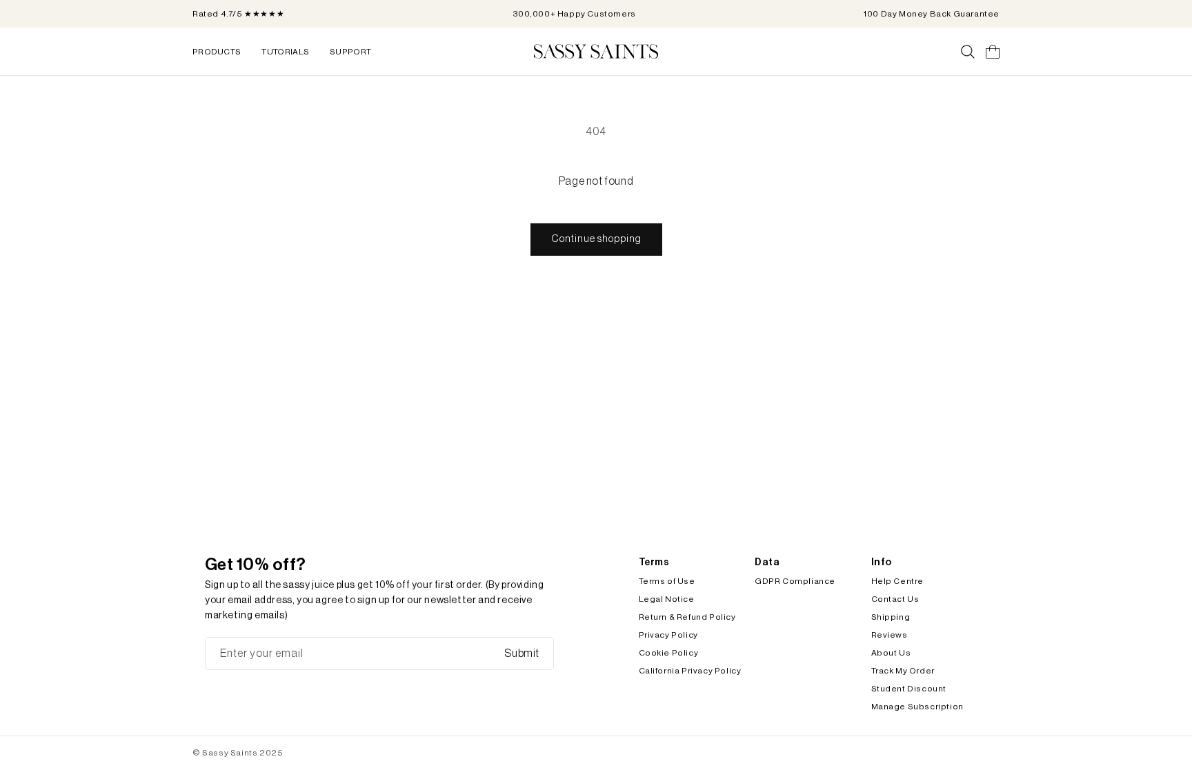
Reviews (889, 635)
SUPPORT (350, 52)
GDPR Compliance (795, 581)
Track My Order (903, 671)
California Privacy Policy (690, 671)
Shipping (891, 617)
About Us (891, 653)
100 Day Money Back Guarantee (932, 14)
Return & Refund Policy (687, 617)
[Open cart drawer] (993, 52)
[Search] (968, 52)
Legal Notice (667, 599)
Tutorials (285, 52)
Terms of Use (667, 581)
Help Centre (897, 581)
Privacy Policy (668, 635)
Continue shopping (596, 239)
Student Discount (909, 689)
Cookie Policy (669, 653)
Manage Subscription (917, 706)
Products (216, 52)
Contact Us (895, 599)
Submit (521, 653)
